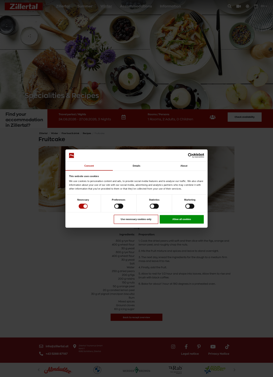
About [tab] (183, 166)
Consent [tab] (89, 166)
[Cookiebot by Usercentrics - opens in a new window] (190, 155)
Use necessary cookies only (136, 219)
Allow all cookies (181, 219)
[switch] (118, 206)
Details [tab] (136, 166)
